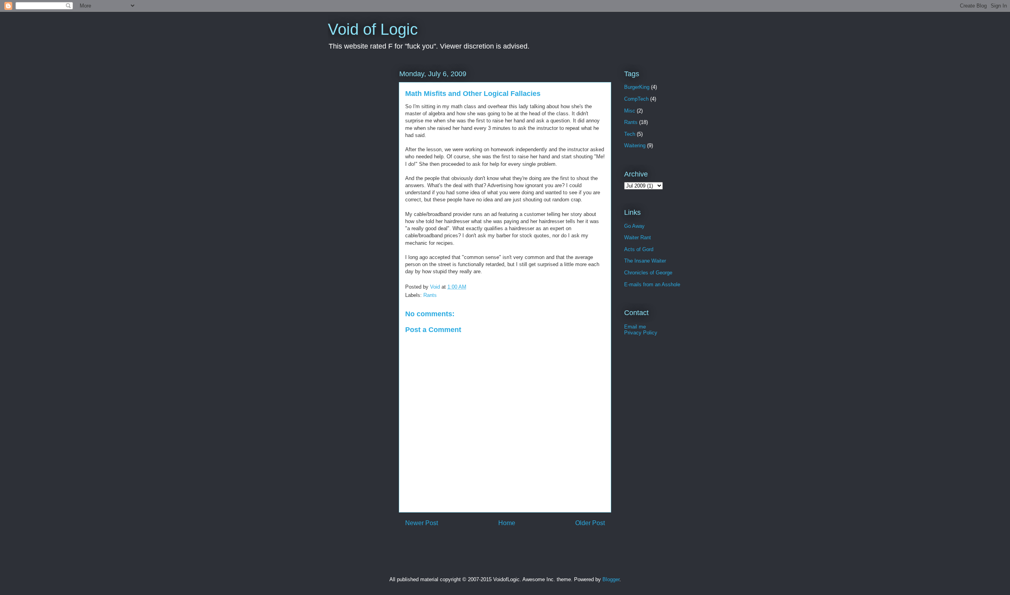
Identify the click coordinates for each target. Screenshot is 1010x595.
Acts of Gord (638, 249)
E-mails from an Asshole (652, 284)
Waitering (634, 145)
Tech (629, 134)
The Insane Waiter (645, 261)
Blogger (610, 579)
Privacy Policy (640, 333)
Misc (629, 111)
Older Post (590, 523)
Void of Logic (373, 29)
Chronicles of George (648, 273)
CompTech (636, 99)
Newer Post (421, 523)
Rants (430, 295)
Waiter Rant (637, 237)
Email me (635, 327)
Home (506, 523)
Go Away (634, 226)
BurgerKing (636, 87)
